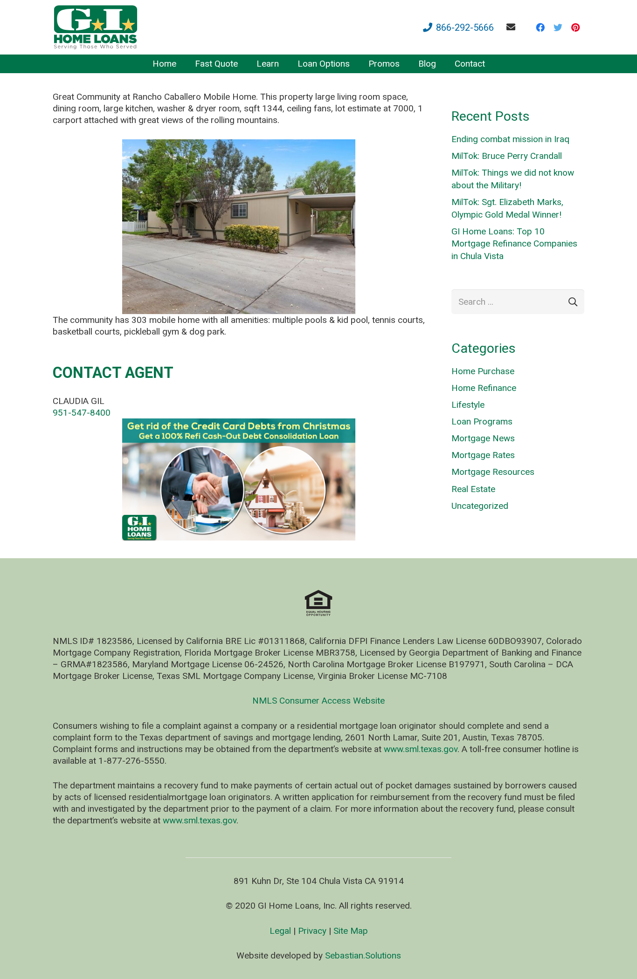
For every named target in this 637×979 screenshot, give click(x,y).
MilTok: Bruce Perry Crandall (506, 156)
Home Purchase (482, 371)
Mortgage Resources (492, 471)
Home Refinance (483, 388)
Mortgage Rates (483, 455)
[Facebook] (540, 27)
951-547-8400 (82, 412)
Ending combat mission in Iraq (510, 139)
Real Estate (473, 489)
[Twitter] (558, 27)
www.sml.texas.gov (420, 749)
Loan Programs (481, 421)
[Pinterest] (575, 27)
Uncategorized (479, 505)
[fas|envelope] (512, 26)
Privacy (312, 930)
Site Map (350, 930)
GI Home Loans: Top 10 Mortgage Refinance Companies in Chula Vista (514, 243)
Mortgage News (483, 438)
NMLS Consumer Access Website (318, 700)
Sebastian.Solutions (363, 955)
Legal (280, 930)
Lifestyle (468, 404)
